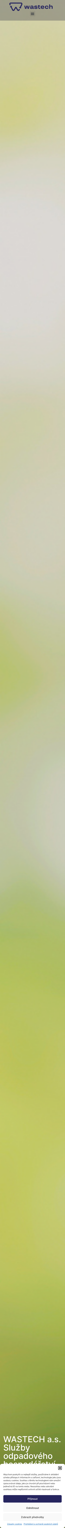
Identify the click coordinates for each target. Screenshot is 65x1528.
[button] (60, 1468)
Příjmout (33, 1498)
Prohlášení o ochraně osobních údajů (41, 1524)
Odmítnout (32, 1508)
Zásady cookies (14, 1524)
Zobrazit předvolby (32, 1517)
